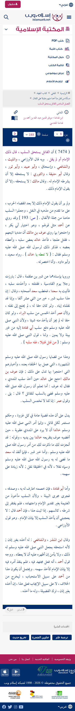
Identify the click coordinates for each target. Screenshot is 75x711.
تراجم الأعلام (54, 81)
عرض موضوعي (54, 73)
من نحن (12, 659)
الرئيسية (64, 93)
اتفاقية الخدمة (42, 659)
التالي (11, 610)
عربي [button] (64, 4)
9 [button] (61, 134)
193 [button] (31, 134)
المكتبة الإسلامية (40, 29)
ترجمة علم (62, 637)
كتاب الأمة (55, 48)
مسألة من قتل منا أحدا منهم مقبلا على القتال (51, 98)
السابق (20, 610)
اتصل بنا (26, 659)
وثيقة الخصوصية (62, 659)
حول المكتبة (56, 57)
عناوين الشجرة (40, 637)
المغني (53, 93)
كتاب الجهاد (42, 93)
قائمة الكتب (56, 65)
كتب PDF (58, 40)
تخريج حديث (19, 637)
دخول (11, 4)
